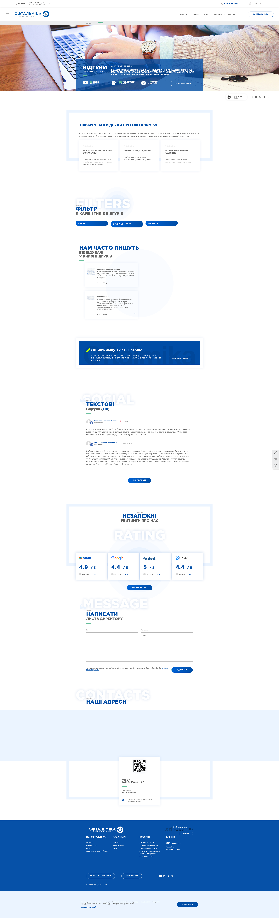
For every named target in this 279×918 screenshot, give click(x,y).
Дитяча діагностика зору (150, 851)
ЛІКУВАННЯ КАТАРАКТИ (148, 848)
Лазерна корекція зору (149, 845)
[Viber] (267, 97)
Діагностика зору (147, 842)
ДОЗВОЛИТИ (187, 904)
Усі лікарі (116, 230)
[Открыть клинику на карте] (139, 768)
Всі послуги (82, 228)
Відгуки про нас (139, 587)
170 (94, 574)
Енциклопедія (118, 845)
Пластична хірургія (147, 856)
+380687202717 (231, 7)
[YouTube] (256, 97)
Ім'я (87, 630)
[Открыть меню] (7, 14)
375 (126, 574)
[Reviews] (92, 423)
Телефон (144, 630)
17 (190, 574)
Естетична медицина (148, 854)
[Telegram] (264, 97)
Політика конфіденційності (97, 851)
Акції (115, 848)
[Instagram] (260, 97)
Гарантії (89, 842)
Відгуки (116, 842)
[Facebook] (252, 97)
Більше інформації (88, 907)
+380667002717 (232, 3)
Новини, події (91, 845)
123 (158, 574)
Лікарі (88, 848)
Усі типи (150, 228)
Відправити (182, 670)
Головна (89, 23)
